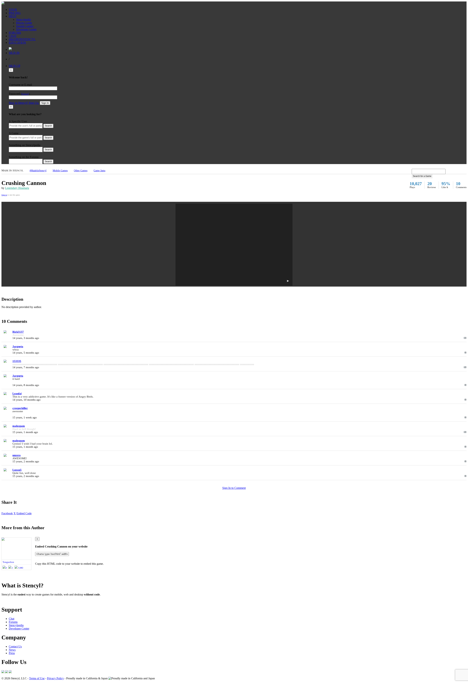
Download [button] (22, 600)
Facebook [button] (7, 513)
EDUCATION (17, 42)
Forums (13, 621)
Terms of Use (37, 678)
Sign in (4, 195)
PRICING (15, 12)
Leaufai (17, 393)
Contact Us (15, 646)
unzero (16, 455)
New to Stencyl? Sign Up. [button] (24, 102)
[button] (234, 245)
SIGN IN (14, 52)
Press (12, 653)
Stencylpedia (23, 19)
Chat (11, 618)
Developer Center (26, 29)
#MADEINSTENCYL (22, 39)
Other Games (80, 170)
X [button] (15, 513)
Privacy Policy (55, 678)
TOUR (13, 9)
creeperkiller (20, 408)
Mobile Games (60, 170)
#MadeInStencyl (38, 170)
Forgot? (25, 94)
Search (48, 126)
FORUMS (15, 32)
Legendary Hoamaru (17, 188)
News (12, 649)
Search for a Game (422, 176)
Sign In (45, 103)
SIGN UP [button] (14, 65)
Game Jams (99, 170)
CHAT (13, 36)
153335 (16, 361)
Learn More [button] (8, 600)
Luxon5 (17, 469)
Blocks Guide (24, 22)
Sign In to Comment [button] (234, 487)
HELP (12, 16)
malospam (18, 425)
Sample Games (24, 26)
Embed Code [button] (24, 513)
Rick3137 (18, 331)
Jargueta (17, 346)
